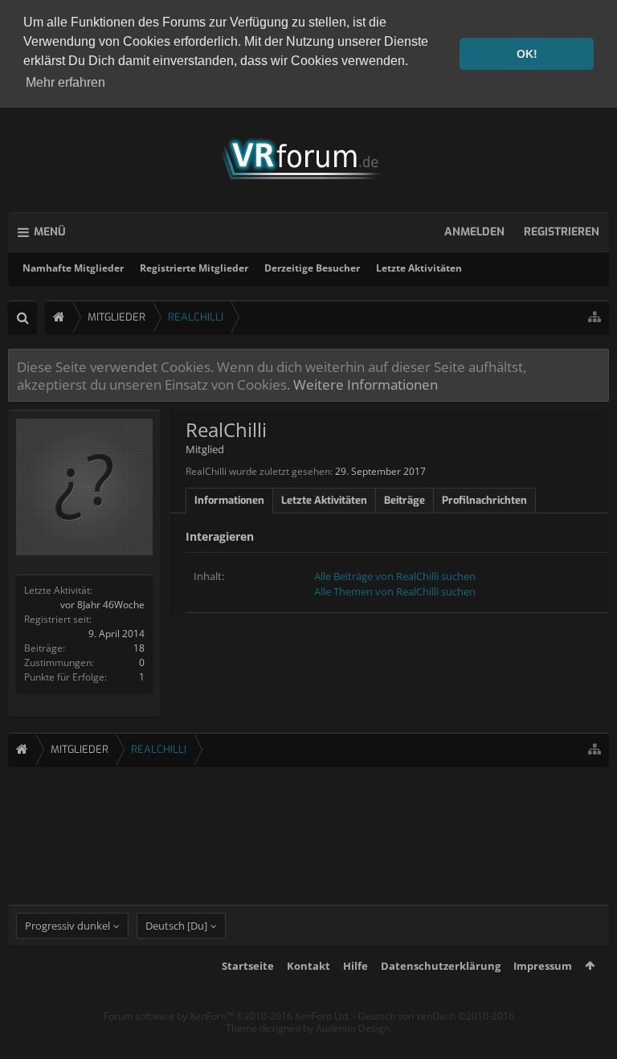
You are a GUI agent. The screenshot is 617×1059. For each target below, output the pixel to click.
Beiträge (404, 500)
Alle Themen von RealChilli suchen (395, 591)
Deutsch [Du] (176, 925)
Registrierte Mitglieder (194, 268)
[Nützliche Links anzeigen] (594, 317)
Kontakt (308, 966)
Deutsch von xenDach (436, 1016)
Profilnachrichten (484, 500)
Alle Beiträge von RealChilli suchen (395, 576)
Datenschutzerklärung (441, 966)
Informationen (229, 500)
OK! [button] (527, 53)
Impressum (542, 966)
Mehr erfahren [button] (65, 82)
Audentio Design (353, 1028)
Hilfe (355, 966)
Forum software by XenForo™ (227, 1016)
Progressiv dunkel (67, 925)
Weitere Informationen (365, 384)
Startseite (248, 966)
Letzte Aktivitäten (419, 268)
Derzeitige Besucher (312, 268)
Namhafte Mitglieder (73, 268)
